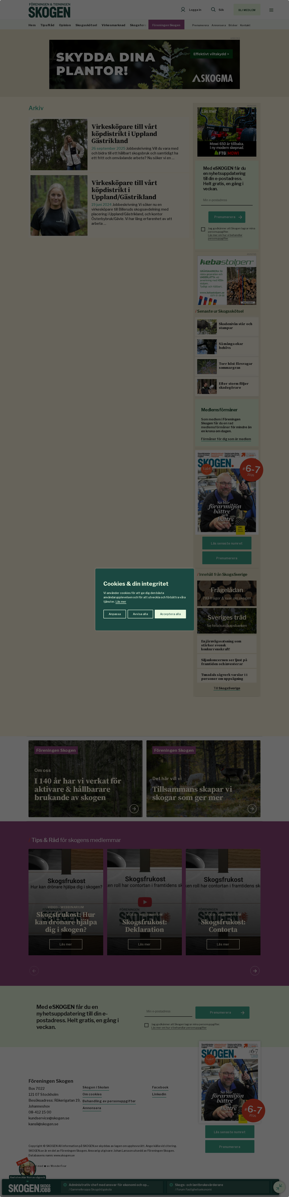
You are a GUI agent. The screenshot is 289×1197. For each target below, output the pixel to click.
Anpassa (115, 614)
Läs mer (121, 601)
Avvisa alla (140, 614)
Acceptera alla (170, 614)
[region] (144, 598)
